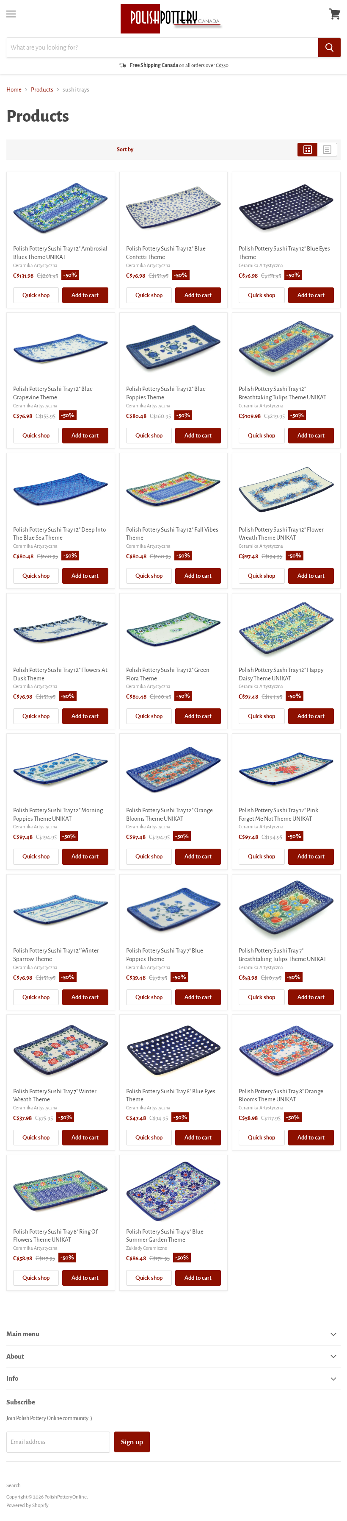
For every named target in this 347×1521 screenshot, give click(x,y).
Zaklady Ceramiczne (146, 1248)
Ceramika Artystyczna (35, 265)
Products (42, 89)
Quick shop (36, 295)
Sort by (125, 150)
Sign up (132, 1441)
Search (13, 1485)
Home (14, 89)
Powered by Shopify (27, 1505)
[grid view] (307, 149)
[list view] (327, 149)
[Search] (329, 47)
